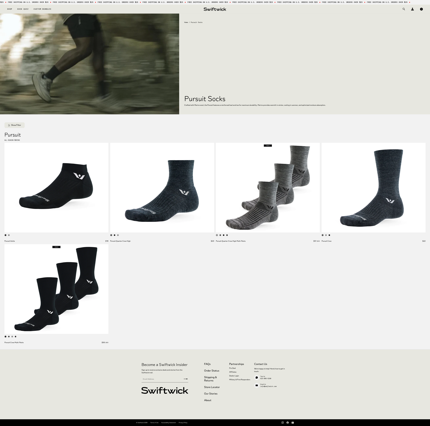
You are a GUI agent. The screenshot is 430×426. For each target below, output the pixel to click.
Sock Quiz (23, 9)
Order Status (211, 370)
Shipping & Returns (210, 378)
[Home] (215, 9)
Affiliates (232, 372)
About (207, 400)
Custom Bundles (42, 9)
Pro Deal (232, 368)
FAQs (207, 364)
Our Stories (210, 393)
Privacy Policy (183, 423)
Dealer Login (234, 376)
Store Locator (212, 387)
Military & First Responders (239, 379)
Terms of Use (154, 423)
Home (186, 22)
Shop (9, 9)
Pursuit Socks (196, 22)
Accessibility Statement (168, 423)
